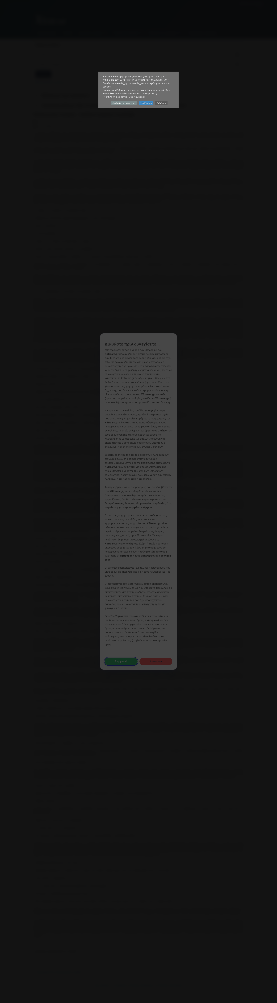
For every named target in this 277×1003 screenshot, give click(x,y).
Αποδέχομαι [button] (146, 102)
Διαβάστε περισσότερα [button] (124, 102)
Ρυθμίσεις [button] (161, 102)
